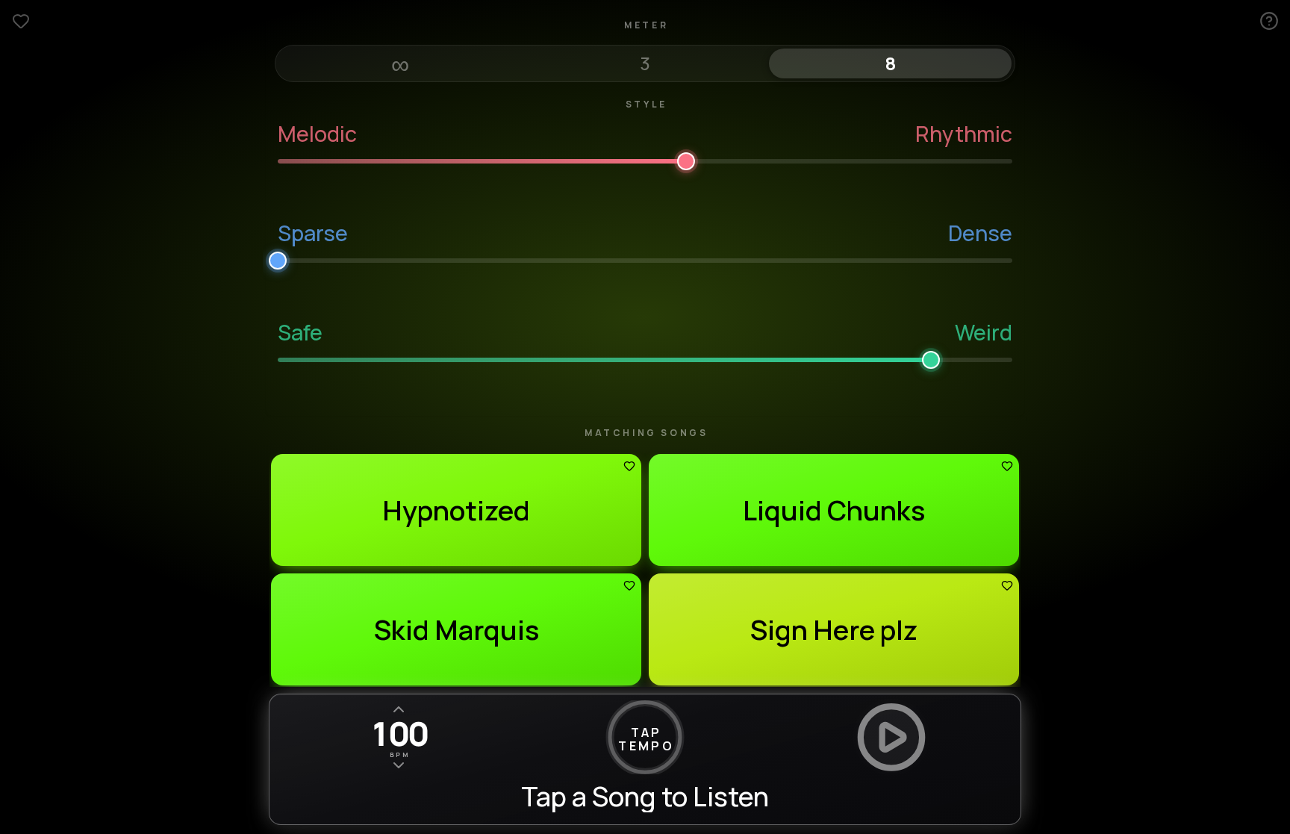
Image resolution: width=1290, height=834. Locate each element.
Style (646, 104)
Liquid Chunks (834, 510)
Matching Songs (646, 433)
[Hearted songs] (21, 21)
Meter (646, 25)
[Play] (891, 737)
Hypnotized (456, 510)
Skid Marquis (456, 630)
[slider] (645, 158)
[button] (456, 510)
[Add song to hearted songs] (629, 466)
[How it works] (1269, 21)
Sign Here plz (833, 630)
